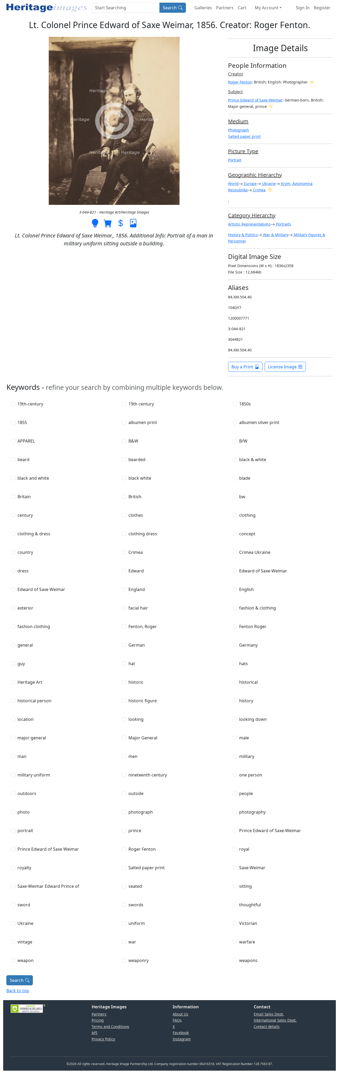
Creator (235, 74)
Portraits (283, 224)
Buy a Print (242, 367)
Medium (238, 121)
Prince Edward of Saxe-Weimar (255, 100)
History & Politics (243, 234)
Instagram (182, 1038)
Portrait (234, 159)
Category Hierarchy (251, 215)
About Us (180, 1014)
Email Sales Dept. (269, 1014)
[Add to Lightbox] (95, 223)
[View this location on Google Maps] (270, 190)
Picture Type (243, 151)
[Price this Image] (120, 223)
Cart (242, 8)
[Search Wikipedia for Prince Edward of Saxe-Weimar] (271, 106)
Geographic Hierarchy (255, 174)
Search (170, 8)
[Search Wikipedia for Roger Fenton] (312, 82)
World (233, 183)
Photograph (238, 130)
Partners (225, 8)
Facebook (181, 1032)
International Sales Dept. (275, 1020)
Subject (235, 92)
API (94, 1032)
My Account (266, 8)
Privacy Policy (103, 1038)
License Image (282, 367)
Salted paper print (244, 136)
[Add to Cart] (108, 223)
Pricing (98, 1020)
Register (322, 8)
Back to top (17, 991)
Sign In (303, 8)
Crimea (259, 189)
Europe (250, 183)
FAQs (177, 1020)
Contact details (267, 1026)
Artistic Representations (249, 224)
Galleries (203, 8)
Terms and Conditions (110, 1026)
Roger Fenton (240, 82)
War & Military (275, 234)
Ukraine (268, 183)
